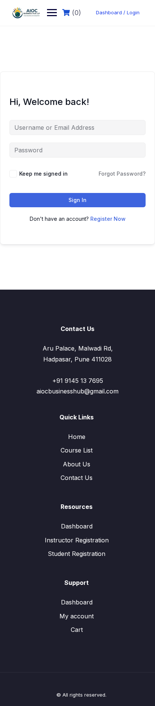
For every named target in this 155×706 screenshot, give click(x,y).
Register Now (108, 219)
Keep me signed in (43, 173)
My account (76, 616)
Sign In (77, 200)
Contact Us (77, 477)
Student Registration (76, 553)
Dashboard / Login (118, 12)
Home (76, 436)
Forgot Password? (122, 173)
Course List (77, 450)
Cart (77, 629)
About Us (76, 464)
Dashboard (77, 526)
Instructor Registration (77, 540)
